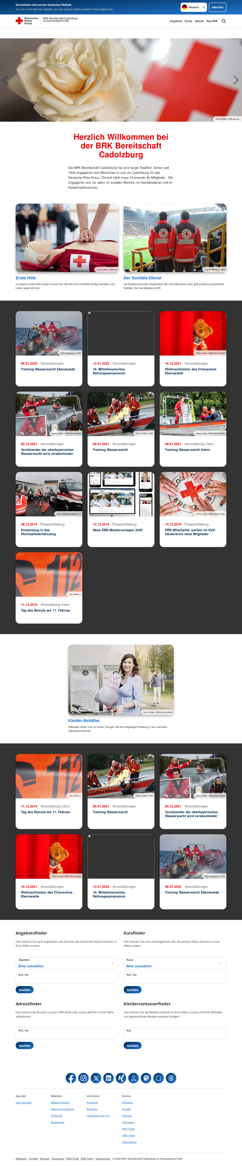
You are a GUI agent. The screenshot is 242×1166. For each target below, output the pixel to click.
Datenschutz (129, 1142)
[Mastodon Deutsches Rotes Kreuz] (146, 1078)
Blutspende (57, 1122)
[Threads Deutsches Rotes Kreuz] (171, 1078)
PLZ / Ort (23, 974)
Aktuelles (92, 1109)
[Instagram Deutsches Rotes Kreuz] (83, 1078)
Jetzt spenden (24, 1102)
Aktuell (199, 21)
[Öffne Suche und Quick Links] (223, 21)
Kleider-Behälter (84, 720)
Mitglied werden (60, 1102)
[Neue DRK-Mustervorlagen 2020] (121, 494)
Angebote (176, 21)
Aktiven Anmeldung (62, 1109)
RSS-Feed (128, 1129)
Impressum (128, 1122)
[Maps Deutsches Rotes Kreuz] (133, 1078)
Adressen (127, 1102)
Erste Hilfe (26, 278)
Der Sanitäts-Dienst (142, 278)
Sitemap (127, 1116)
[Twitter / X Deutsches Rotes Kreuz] (96, 1078)
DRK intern (128, 1135)
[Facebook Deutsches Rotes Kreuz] (71, 1078)
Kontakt (126, 1109)
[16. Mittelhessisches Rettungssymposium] (121, 333)
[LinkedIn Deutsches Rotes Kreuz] (108, 1078)
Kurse (188, 21)
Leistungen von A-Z (98, 1116)
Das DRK (212, 21)
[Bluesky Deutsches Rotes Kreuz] (158, 1078)
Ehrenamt (56, 1116)
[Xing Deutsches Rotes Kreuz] (121, 1078)
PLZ (129, 1030)
